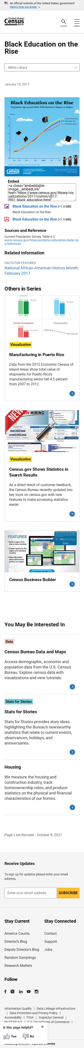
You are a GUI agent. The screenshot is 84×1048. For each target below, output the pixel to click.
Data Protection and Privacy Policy (34, 1013)
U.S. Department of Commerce (48, 1022)
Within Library (17, 67)
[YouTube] (28, 992)
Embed (13, 181)
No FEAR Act (13, 1022)
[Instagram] (36, 992)
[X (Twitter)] (13, 992)
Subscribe (68, 893)
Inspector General (51, 1017)
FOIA (30, 1017)
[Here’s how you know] (42, 5)
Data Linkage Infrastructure (56, 1008)
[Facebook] (6, 992)
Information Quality (18, 1008)
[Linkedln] (21, 992)
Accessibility (13, 1017)
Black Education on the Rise (35, 206)
